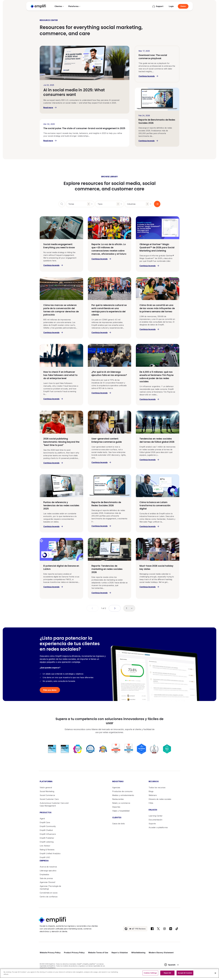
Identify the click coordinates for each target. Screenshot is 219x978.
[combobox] (80, 204)
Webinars (153, 795)
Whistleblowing (138, 952)
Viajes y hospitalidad (120, 811)
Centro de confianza (48, 896)
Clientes (58, 6)
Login (171, 6)
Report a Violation (120, 952)
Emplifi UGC (45, 857)
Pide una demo (49, 690)
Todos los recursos (157, 787)
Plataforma (73, 6)
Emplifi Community (48, 826)
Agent (42, 818)
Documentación (155, 820)
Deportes (116, 807)
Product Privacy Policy (74, 952)
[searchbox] (81, 203)
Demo (183, 6)
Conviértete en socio (48, 893)
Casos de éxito (118, 823)
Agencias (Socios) (47, 882)
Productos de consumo (122, 791)
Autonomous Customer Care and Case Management (54, 804)
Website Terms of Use (98, 952)
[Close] (215, 973)
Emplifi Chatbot (46, 830)
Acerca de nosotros (48, 867)
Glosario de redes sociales (160, 799)
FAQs (151, 803)
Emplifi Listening (46, 842)
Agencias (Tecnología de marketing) (50, 887)
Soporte (152, 823)
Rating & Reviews (47, 849)
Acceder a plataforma (158, 827)
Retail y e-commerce (121, 803)
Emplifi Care (45, 822)
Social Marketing (47, 791)
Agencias (116, 787)
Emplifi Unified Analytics (50, 853)
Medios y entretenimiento (123, 795)
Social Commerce (47, 795)
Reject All (167, 973)
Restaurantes (118, 799)
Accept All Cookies (185, 973)
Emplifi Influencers (48, 834)
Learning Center (156, 816)
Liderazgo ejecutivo (48, 870)
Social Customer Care (49, 799)
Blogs (151, 791)
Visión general (46, 787)
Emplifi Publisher (47, 838)
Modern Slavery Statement (161, 952)
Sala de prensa (46, 878)
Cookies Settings (150, 973)
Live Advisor (45, 846)
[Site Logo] (38, 6)
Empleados (44, 874)
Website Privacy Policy (50, 952)
